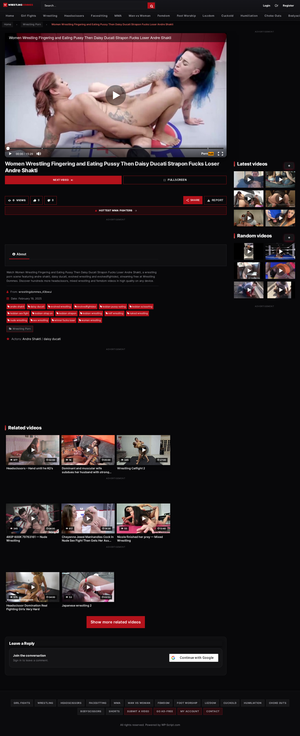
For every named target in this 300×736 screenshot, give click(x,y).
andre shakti (17, 306)
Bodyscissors (90, 711)
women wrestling (91, 320)
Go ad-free (165, 711)
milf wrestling (115, 313)
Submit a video (138, 711)
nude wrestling (18, 320)
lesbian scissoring (142, 306)
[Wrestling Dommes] (21, 5)
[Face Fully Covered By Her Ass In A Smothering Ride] (280, 198)
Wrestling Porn (32, 24)
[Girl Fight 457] (248, 251)
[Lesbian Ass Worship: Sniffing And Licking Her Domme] (248, 198)
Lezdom (208, 15)
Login (266, 5)
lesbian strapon (67, 313)
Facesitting (99, 15)
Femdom (164, 15)
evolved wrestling (61, 306)
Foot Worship (186, 15)
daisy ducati (37, 306)
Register (288, 5)
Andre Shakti (31, 339)
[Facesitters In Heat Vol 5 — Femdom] (248, 270)
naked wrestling (139, 313)
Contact (213, 711)
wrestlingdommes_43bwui (35, 291)
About (21, 254)
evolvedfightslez (86, 306)
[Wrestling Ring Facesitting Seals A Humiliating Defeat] (280, 218)
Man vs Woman (140, 15)
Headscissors (74, 15)
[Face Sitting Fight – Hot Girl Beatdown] (280, 290)
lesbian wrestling (92, 313)
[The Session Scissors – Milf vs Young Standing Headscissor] (280, 270)
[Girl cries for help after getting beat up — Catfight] (248, 290)
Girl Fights (28, 15)
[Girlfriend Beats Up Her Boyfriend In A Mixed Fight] (248, 179)
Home (10, 15)
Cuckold (227, 15)
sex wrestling (40, 320)
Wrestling (50, 15)
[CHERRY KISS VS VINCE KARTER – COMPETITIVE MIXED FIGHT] (280, 251)
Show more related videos (116, 622)
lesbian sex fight (19, 313)
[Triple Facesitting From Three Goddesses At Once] (280, 179)
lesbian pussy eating (114, 306)
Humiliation (249, 15)
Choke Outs (272, 15)
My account (189, 711)
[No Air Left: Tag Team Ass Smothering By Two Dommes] (248, 218)
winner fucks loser (64, 320)
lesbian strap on (44, 313)
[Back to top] (293, 726)
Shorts (114, 711)
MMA (118, 15)
